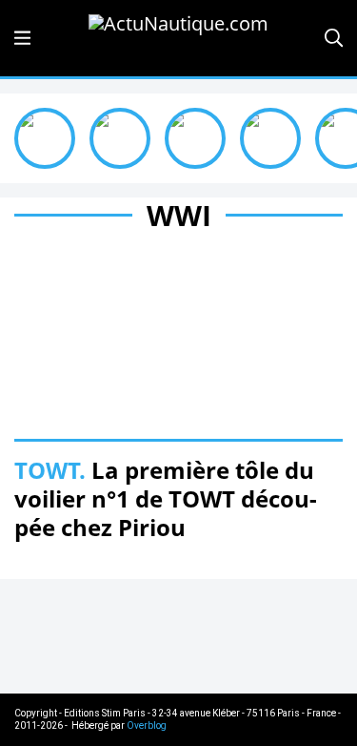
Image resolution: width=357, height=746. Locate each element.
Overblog (147, 725)
